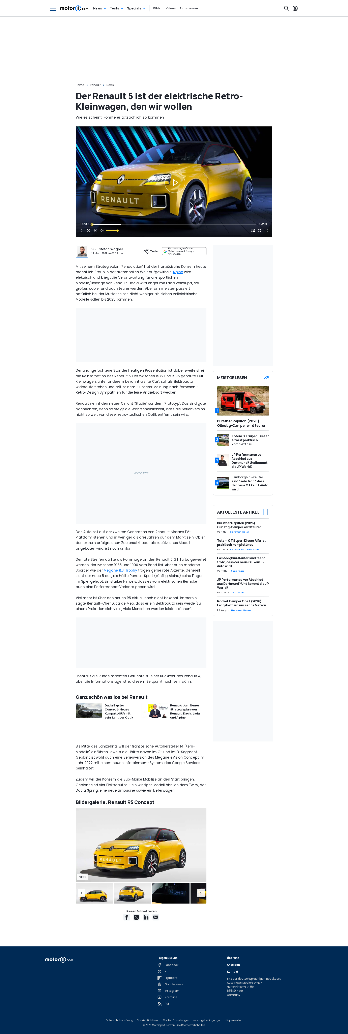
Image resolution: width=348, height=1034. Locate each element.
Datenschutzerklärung (119, 1020)
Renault (95, 85)
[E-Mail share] (155, 917)
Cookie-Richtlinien (148, 1020)
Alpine (178, 272)
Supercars (238, 571)
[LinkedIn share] (146, 917)
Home (80, 85)
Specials (134, 8)
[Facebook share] (126, 917)
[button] (81, 893)
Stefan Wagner (111, 249)
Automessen (189, 8)
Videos (171, 8)
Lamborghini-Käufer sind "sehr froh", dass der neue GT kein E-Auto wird (241, 562)
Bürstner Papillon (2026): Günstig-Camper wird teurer (239, 525)
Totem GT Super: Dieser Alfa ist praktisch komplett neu (241, 542)
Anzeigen (233, 965)
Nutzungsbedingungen (207, 1020)
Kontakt (232, 971)
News (97, 8)
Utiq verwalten (233, 1020)
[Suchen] (286, 8)
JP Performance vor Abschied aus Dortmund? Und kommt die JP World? (243, 583)
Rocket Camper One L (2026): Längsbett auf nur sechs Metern (241, 603)
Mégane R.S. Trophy (120, 570)
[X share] (136, 917)
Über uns (233, 958)
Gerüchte (237, 592)
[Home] (74, 8)
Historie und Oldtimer (244, 549)
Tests (114, 8)
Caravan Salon (240, 532)
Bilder (157, 8)
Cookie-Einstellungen (176, 1020)
